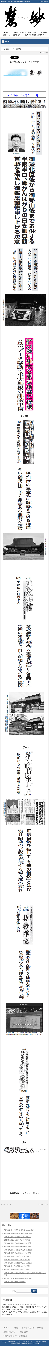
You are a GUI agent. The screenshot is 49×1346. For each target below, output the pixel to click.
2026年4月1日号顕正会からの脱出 (17, 1260)
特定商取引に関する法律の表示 (35, 35)
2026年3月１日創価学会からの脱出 (17, 1266)
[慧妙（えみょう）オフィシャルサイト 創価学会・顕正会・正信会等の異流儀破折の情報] (24, 26)
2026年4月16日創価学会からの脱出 (17, 1256)
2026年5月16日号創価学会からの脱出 (18, 1250)
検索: (14, 1291)
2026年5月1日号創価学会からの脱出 (17, 1253)
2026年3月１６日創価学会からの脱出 (18, 1263)
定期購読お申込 (9, 1332)
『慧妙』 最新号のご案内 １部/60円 (25, 32)
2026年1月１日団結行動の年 (14, 1282)
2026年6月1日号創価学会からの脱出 (17, 1246)
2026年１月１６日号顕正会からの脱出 (18, 1278)
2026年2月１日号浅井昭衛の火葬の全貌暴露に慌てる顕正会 (25, 1274)
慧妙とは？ (17, 35)
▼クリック (34, 61)
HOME (6, 32)
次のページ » (43, 1204)
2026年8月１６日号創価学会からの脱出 (19, 1230)
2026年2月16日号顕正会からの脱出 (17, 1269)
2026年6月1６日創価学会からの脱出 (17, 1243)
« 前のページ (6, 1204)
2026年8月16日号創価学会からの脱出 (18, 1233)
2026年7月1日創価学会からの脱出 (17, 1240)
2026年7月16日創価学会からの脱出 (17, 1237)
